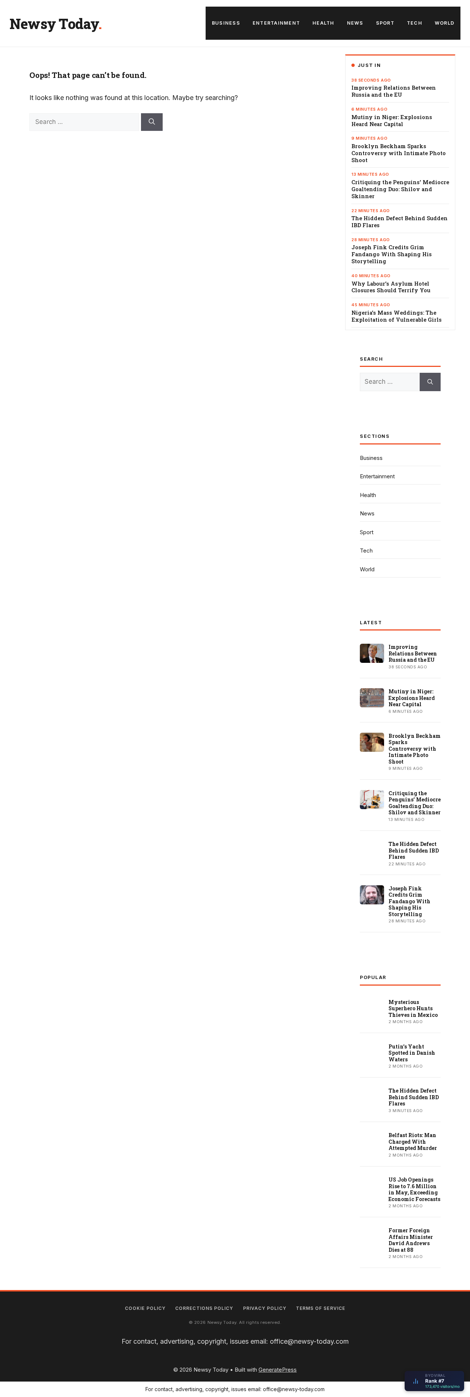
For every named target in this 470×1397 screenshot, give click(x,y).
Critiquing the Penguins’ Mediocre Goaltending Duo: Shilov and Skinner (400, 189)
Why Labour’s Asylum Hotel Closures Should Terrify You (390, 287)
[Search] (152, 122)
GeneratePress (277, 1369)
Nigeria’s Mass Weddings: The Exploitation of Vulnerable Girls (396, 316)
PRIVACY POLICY (264, 1308)
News (355, 23)
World (444, 23)
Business (226, 23)
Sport (385, 23)
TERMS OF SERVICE (320, 1308)
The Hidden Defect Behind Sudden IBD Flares (399, 222)
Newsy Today (54, 23)
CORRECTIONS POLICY (204, 1308)
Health (323, 23)
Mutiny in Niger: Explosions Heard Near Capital (391, 121)
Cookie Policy (145, 1308)
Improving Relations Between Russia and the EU (393, 91)
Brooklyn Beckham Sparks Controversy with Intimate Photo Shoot (398, 153)
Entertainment (276, 23)
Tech (414, 23)
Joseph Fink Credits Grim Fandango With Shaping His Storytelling (391, 254)
